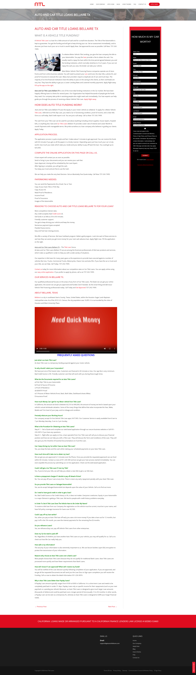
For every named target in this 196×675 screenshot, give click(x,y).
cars (86, 74)
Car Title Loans (62, 124)
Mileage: (135, 75)
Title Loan (38, 113)
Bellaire (37, 297)
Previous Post (40, 607)
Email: (135, 117)
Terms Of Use (108, 670)
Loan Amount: (137, 81)
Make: (134, 57)
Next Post (112, 607)
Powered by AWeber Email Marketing (145, 164)
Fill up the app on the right (44, 85)
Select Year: (136, 51)
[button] (154, 4)
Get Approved (81, 287)
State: (134, 99)
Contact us (38, 269)
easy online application (46, 272)
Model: (135, 63)
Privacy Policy (117, 670)
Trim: (134, 69)
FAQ (135, 4)
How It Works (126, 4)
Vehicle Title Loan (42, 41)
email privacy (150, 159)
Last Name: (136, 111)
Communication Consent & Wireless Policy (141, 670)
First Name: (136, 105)
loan (84, 57)
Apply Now (110, 4)
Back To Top (194, 667)
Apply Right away (90, 99)
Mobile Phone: (137, 123)
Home (92, 4)
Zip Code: (136, 87)
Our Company (100, 4)
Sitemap (124, 670)
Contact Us (142, 4)
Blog (118, 4)
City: (134, 93)
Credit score (56, 214)
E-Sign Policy (157, 670)
